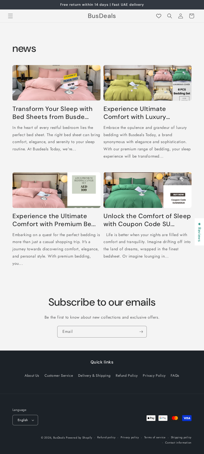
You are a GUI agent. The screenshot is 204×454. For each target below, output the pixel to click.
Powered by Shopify (79, 438)
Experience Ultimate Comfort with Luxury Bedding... (134, 113)
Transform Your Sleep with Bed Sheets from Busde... (52, 113)
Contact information (178, 443)
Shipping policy (181, 437)
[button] (10, 15)
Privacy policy (130, 437)
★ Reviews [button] (199, 231)
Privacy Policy (154, 375)
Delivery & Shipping (94, 375)
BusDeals (59, 438)
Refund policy (106, 437)
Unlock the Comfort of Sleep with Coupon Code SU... (147, 220)
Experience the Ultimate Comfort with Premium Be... (54, 220)
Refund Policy (127, 375)
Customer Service (59, 375)
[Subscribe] (141, 332)
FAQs (175, 375)
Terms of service (155, 437)
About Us (32, 375)
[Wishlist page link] (158, 15)
